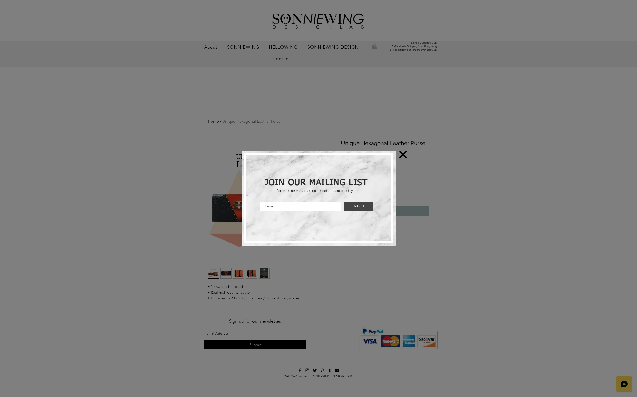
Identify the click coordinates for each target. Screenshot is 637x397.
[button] (403, 155)
